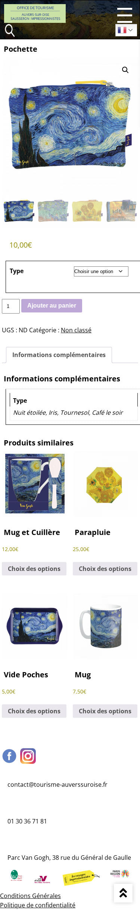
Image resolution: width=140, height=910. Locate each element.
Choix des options (34, 569)
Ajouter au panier (51, 305)
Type (17, 271)
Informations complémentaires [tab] (59, 355)
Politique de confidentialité (37, 905)
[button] (125, 70)
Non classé (76, 330)
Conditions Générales (30, 896)
